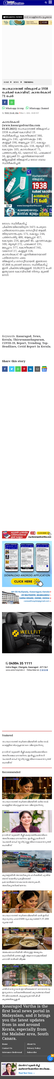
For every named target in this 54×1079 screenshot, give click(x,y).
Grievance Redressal (12, 1052)
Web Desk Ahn (12, 113)
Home (6, 82)
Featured (7, 735)
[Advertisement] (27, 52)
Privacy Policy (34, 1048)
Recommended (11, 772)
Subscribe (32, 1052)
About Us (31, 1044)
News (16, 82)
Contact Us (7, 1048)
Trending (28, 82)
